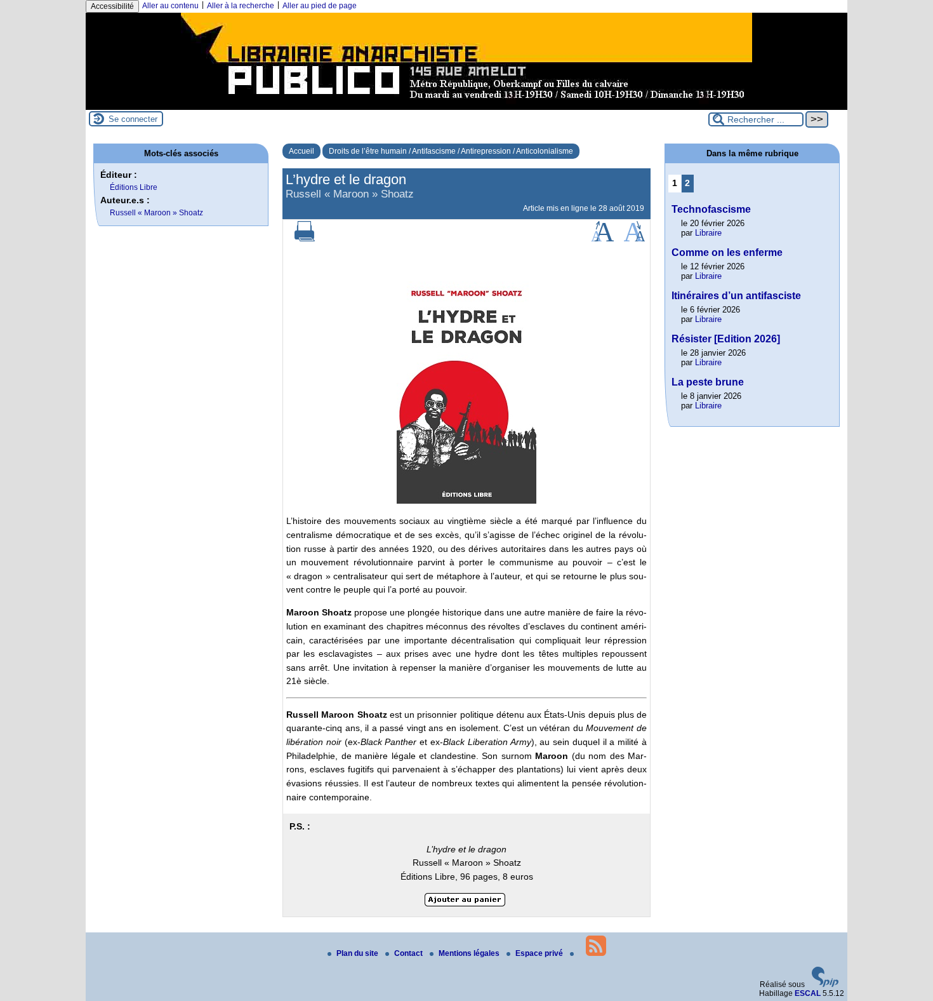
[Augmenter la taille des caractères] (602, 238)
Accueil (301, 151)
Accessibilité (112, 6)
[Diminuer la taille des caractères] (634, 238)
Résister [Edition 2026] (726, 338)
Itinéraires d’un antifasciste (736, 295)
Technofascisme (711, 209)
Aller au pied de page (319, 5)
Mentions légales (470, 953)
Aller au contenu (170, 5)
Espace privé (540, 953)
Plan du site (358, 953)
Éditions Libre (133, 187)
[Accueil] (466, 105)
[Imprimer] (304, 238)
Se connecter (133, 119)
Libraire (708, 233)
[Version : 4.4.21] (825, 984)
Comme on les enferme (727, 252)
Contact (409, 953)
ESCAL (808, 993)
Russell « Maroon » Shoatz (156, 212)
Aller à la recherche (240, 5)
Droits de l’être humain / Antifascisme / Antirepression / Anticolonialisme (451, 151)
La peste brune (708, 382)
